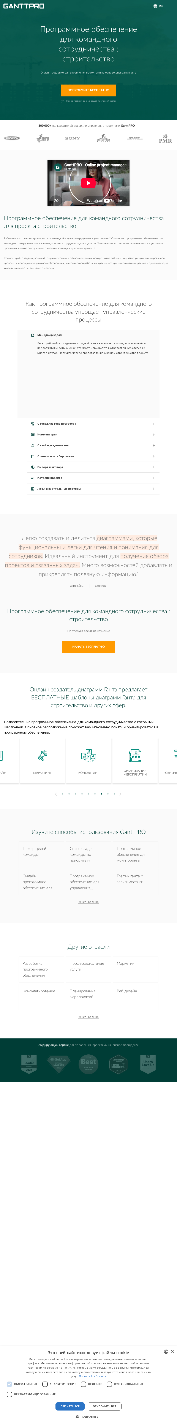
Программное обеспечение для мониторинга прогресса (132, 855)
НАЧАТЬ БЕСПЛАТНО (88, 646)
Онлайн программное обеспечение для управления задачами (37, 882)
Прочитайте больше (92, 1376)
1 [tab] (62, 794)
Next (121, 794)
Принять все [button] (70, 1406)
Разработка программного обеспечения (35, 969)
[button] (88, 1417)
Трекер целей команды (34, 852)
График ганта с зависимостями (130, 879)
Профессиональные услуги (87, 966)
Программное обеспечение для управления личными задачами (86, 882)
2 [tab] (69, 794)
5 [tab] (88, 794)
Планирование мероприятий (82, 994)
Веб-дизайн (127, 991)
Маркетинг (126, 963)
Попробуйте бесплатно (88, 90)
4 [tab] (82, 794)
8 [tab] (108, 794)
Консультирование (39, 991)
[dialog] (88, 1385)
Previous (55, 794)
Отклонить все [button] (104, 1406)
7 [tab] (101, 794)
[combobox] (166, 1352)
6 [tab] (95, 794)
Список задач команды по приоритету (81, 855)
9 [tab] (114, 794)
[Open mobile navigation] (171, 6)
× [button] (172, 1351)
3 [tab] (75, 794)
